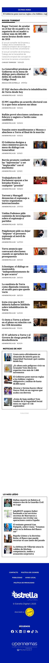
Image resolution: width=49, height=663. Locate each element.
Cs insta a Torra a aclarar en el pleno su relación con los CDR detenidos (16, 322)
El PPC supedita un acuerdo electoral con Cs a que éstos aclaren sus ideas (24, 103)
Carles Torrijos (9, 62)
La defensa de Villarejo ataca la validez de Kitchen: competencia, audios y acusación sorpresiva (28, 550)
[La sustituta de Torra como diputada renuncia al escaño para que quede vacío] (40, 287)
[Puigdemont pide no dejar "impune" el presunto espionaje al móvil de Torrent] (40, 233)
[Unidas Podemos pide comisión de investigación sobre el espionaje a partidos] (40, 216)
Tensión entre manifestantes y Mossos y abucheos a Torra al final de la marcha (24, 131)
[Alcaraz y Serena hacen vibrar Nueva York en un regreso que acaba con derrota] (8, 391)
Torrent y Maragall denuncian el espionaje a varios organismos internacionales (15, 199)
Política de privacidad (24, 583)
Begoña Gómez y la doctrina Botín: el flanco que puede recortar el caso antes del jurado (29, 538)
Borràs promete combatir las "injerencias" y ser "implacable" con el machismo (16, 164)
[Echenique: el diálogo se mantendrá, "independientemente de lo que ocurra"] (40, 269)
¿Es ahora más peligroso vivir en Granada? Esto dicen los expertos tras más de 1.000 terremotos (29, 369)
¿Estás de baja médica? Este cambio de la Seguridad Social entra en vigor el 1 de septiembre (27, 402)
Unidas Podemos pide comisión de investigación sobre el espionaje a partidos (16, 217)
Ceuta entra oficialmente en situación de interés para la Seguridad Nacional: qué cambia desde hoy (29, 358)
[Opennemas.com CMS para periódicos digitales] (24, 646)
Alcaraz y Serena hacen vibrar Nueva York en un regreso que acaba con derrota (28, 390)
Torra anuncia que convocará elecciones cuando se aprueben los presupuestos (15, 252)
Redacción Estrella (11, 83)
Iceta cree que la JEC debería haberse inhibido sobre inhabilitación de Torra (16, 306)
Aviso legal (30, 578)
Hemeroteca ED (9, 95)
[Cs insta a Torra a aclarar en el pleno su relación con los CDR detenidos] (40, 322)
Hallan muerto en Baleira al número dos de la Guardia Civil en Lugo (28, 502)
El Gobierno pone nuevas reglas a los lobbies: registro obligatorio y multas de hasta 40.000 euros (28, 380)
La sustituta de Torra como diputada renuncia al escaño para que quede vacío (16, 288)
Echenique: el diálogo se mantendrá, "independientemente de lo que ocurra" (15, 270)
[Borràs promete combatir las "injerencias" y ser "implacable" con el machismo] (40, 162)
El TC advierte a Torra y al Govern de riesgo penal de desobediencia (16, 337)
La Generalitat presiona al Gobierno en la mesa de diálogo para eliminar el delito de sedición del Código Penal (16, 74)
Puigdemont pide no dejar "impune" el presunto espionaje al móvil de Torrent (16, 234)
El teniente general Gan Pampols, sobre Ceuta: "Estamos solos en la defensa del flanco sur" (28, 528)
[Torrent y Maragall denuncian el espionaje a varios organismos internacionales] (40, 198)
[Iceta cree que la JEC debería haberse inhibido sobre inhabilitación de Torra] (40, 304)
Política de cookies (30, 572)
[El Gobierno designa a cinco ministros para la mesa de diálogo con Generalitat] (40, 145)
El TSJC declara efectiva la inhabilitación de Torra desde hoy (24, 91)
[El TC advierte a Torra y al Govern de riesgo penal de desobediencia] (40, 337)
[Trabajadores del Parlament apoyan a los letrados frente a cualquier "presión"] (40, 180)
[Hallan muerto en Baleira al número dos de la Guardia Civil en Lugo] (8, 503)
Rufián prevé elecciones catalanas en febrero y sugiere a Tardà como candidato (22, 117)
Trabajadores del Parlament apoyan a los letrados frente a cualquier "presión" (15, 181)
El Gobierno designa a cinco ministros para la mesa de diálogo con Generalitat (14, 146)
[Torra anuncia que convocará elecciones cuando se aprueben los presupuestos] (40, 251)
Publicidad (17, 578)
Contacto (13, 572)
